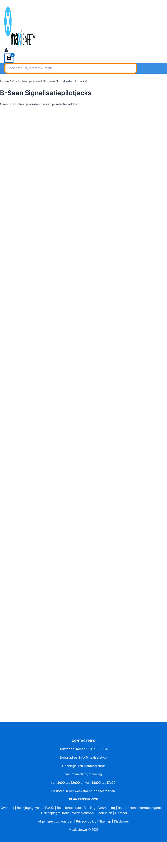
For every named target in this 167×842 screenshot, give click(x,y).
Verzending (106, 808)
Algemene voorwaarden (55, 821)
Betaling (89, 808)
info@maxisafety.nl (44, 2)
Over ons (7, 808)
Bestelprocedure (69, 808)
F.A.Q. (49, 808)
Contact (121, 813)
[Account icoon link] (6, 51)
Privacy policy (86, 821)
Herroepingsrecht (152, 808)
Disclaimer (121, 821)
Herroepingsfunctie (55, 813)
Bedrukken (104, 813)
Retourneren (127, 808)
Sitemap (105, 821)
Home (4, 81)
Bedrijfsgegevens (29, 808)
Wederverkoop (83, 813)
